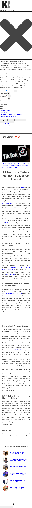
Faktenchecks (10, 274)
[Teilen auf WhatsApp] (16, 435)
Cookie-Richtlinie (5, 124)
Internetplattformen (10, 372)
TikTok (23, 187)
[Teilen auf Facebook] (5, 435)
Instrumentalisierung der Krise (13, 293)
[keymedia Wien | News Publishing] (13, 137)
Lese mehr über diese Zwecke (8, 116)
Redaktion (24, 183)
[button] (16, 35)
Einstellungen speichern (7, 122)
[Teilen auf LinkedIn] (21, 435)
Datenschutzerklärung (6, 126)
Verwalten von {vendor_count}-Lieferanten (11, 114)
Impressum (3, 128)
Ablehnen (11, 120)
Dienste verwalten (5, 112)
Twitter (7, 223)
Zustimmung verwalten (6, 507)
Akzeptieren (4, 120)
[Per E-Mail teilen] (27, 435)
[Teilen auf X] (10, 435)
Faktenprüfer (18, 350)
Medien (16, 183)
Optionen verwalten (5, 110)
